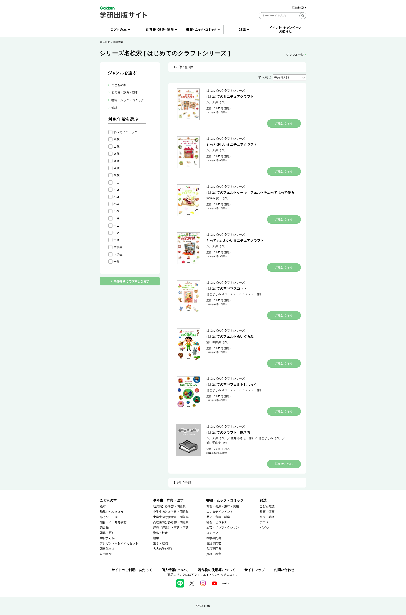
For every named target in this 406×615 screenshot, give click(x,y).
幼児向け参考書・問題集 (169, 506)
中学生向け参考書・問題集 (171, 517)
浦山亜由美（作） (218, 342)
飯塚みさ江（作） (218, 198)
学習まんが (107, 538)
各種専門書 (213, 548)
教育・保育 (267, 511)
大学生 (118, 254)
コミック (212, 532)
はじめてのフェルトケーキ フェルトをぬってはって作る (250, 192)
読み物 (104, 527)
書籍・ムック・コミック (225, 500)
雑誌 (263, 500)
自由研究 (106, 554)
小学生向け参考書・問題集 (171, 511)
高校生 (118, 247)
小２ (116, 189)
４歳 (116, 168)
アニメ (264, 522)
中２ (116, 232)
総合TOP (105, 42)
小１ (116, 182)
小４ (116, 204)
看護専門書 (213, 543)
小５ (116, 211)
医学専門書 (213, 538)
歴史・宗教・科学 (218, 517)
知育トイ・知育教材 (113, 522)
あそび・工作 (109, 517)
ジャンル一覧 (295, 54)
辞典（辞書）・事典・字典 (171, 527)
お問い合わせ (284, 570)
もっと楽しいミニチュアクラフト (231, 144)
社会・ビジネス (216, 522)
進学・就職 (160, 543)
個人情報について (175, 570)
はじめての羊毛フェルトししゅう (231, 384)
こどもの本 (108, 500)
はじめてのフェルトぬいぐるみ (230, 336)
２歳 (116, 153)
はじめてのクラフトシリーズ (225, 90)
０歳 (116, 139)
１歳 (116, 146)
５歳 (116, 175)
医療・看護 (267, 517)
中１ (116, 225)
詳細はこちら (284, 123)
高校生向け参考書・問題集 (171, 522)
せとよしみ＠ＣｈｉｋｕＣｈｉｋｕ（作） (234, 294)
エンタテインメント (219, 511)
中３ (116, 240)
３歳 (116, 161)
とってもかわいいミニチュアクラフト (235, 240)
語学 (156, 538)
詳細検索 (298, 8)
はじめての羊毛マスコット (226, 288)
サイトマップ (254, 570)
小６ (116, 218)
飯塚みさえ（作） (243, 438)
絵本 (103, 506)
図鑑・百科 (107, 532)
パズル (264, 527)
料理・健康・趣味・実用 (222, 506)
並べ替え (265, 77)
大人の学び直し (163, 548)
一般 (116, 261)
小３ (116, 197)
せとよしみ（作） (270, 438)
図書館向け (107, 548)
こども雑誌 (267, 506)
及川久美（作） (216, 102)
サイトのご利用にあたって (132, 570)
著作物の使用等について (216, 570)
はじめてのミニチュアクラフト (230, 96)
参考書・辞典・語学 (168, 500)
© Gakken (203, 605)
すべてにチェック (125, 132)
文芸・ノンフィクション (222, 527)
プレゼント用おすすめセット (119, 543)
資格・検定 (160, 532)
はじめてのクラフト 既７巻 (228, 432)
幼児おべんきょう (111, 511)
